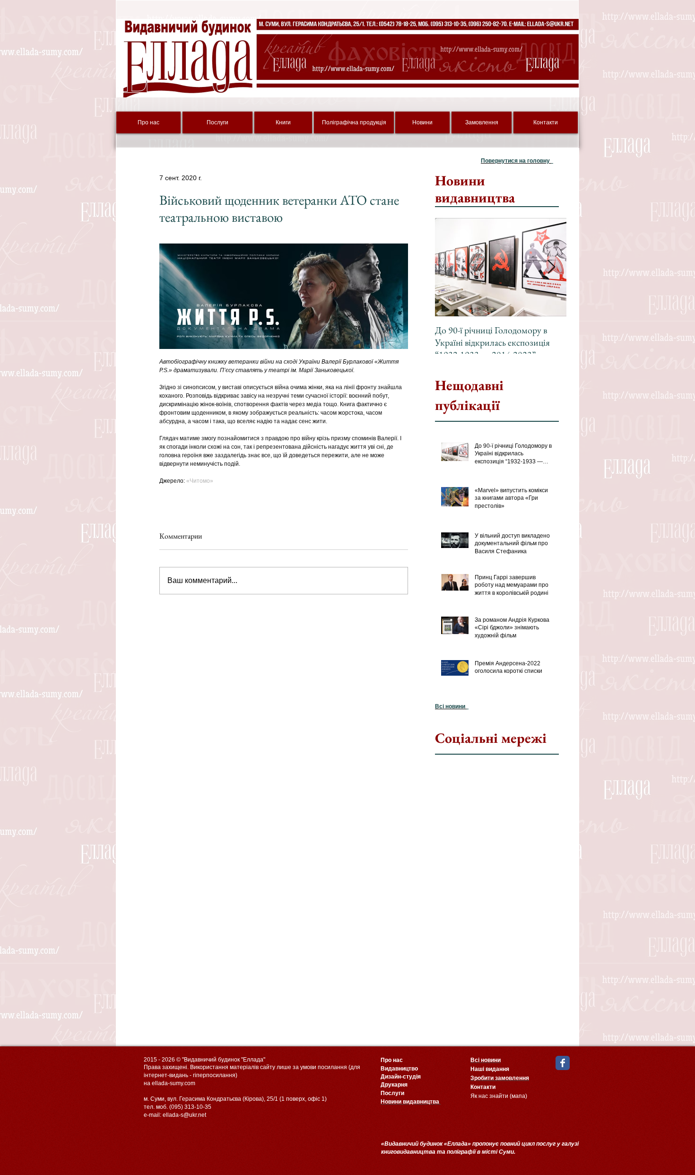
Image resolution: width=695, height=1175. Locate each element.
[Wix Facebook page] (563, 1063)
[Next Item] (551, 267)
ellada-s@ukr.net (184, 1115)
